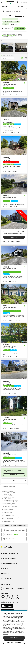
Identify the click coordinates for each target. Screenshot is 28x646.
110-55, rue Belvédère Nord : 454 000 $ (9, 506)
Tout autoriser (14, 637)
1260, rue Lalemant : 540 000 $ (8, 521)
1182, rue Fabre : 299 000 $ (7, 498)
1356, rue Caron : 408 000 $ (7, 491)
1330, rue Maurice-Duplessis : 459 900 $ (10, 500)
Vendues (20, 6)
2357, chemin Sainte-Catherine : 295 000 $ (10, 517)
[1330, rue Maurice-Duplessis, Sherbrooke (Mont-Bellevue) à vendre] (14, 184)
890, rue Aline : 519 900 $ (7, 504)
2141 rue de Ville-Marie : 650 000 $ (8, 520)
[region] (14, 628)
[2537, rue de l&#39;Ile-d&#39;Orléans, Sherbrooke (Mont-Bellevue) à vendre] (14, 333)
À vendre (5, 6)
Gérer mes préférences (14, 642)
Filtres (7, 28)
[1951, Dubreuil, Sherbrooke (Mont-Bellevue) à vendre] (14, 441)
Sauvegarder (13, 474)
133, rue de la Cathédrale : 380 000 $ (9, 503)
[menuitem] (14, 553)
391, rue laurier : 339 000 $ (7, 494)
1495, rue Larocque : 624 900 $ (8, 497)
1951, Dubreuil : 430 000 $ (7, 512)
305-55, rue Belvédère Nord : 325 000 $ (10, 518)
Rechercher (19, 28)
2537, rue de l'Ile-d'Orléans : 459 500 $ (9, 507)
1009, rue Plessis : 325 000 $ (7, 509)
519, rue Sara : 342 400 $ (6, 510)
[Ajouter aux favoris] (24, 83)
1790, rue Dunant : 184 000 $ (7, 514)
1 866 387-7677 (9, 588)
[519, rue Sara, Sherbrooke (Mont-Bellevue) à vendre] (14, 406)
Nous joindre (5, 585)
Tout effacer (14, 24)
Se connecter (23, 2)
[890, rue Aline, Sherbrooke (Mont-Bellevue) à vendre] (14, 294)
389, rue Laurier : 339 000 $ (7, 495)
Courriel (21, 588)
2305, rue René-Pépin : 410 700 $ (8, 492)
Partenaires (5, 578)
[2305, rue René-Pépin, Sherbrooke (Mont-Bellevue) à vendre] (14, 107)
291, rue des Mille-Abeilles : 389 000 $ (9, 501)
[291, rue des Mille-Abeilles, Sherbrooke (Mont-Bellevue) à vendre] (14, 255)
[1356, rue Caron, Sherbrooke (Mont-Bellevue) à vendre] (14, 71)
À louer (12, 6)
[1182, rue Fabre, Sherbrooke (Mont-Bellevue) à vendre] (14, 145)
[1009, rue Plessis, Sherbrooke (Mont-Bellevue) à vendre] (14, 369)
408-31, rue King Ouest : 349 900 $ (9, 515)
